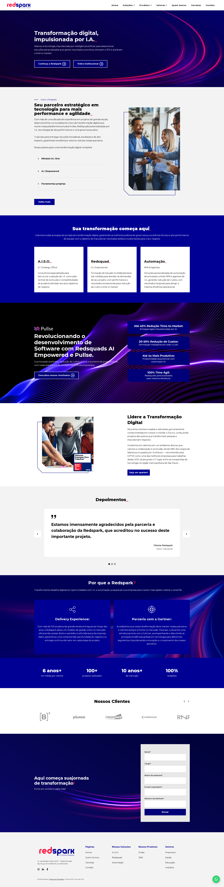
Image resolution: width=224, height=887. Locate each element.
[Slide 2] (112, 564)
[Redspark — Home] (19, 5)
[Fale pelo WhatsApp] (216, 879)
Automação (118, 862)
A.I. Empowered (50, 171)
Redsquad (117, 857)
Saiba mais (44, 202)
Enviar (165, 812)
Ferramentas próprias (53, 184)
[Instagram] (38, 869)
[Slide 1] (109, 564)
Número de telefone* (154, 798)
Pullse (142, 852)
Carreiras (196, 5)
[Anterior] (37, 534)
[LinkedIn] (43, 869)
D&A (141, 857)
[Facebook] (47, 869)
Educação (170, 862)
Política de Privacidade (56, 879)
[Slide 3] (115, 564)
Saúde (168, 857)
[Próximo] (186, 534)
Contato (210, 5)
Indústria (169, 867)
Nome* (148, 752)
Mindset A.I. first (50, 158)
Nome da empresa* (153, 775)
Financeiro (170, 852)
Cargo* (148, 764)
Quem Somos (179, 5)
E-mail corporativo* (153, 787)
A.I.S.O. (115, 852)
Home (115, 5)
